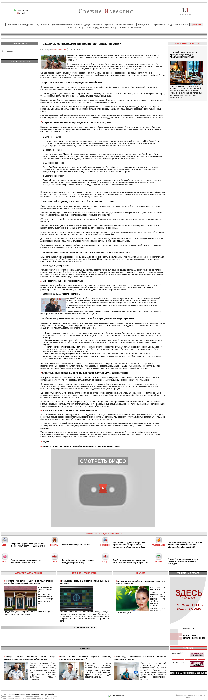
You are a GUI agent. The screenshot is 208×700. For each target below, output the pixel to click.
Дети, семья (43, 25)
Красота (109, 25)
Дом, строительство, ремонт (20, 25)
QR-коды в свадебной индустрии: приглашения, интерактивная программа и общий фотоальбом (129, 544)
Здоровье (97, 25)
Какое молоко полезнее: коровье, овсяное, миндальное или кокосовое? (85, 658)
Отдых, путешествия (178, 25)
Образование (159, 25)
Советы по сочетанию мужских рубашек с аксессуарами (26, 561)
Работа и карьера (76, 27)
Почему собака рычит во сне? (76, 545)
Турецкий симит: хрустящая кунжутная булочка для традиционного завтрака (183, 54)
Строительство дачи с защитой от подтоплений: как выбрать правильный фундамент (28, 582)
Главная (9, 51)
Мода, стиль (144, 25)
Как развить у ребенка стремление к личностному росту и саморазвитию (28, 545)
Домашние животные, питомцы (67, 25)
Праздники (196, 25)
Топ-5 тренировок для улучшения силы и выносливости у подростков (130, 561)
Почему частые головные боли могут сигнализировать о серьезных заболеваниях (30, 658)
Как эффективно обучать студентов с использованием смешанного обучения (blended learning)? (186, 544)
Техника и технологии (130, 27)
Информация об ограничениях (27, 694)
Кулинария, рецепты (125, 25)
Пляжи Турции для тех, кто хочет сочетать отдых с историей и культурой (183, 561)
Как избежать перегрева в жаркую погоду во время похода (78, 561)
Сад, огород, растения (98, 27)
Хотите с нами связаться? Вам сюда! (194, 637)
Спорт (114, 27)
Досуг (87, 25)
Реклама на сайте (47, 694)
